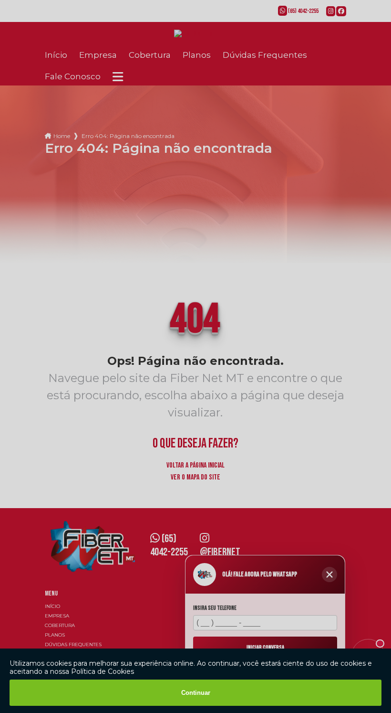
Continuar (195, 692)
